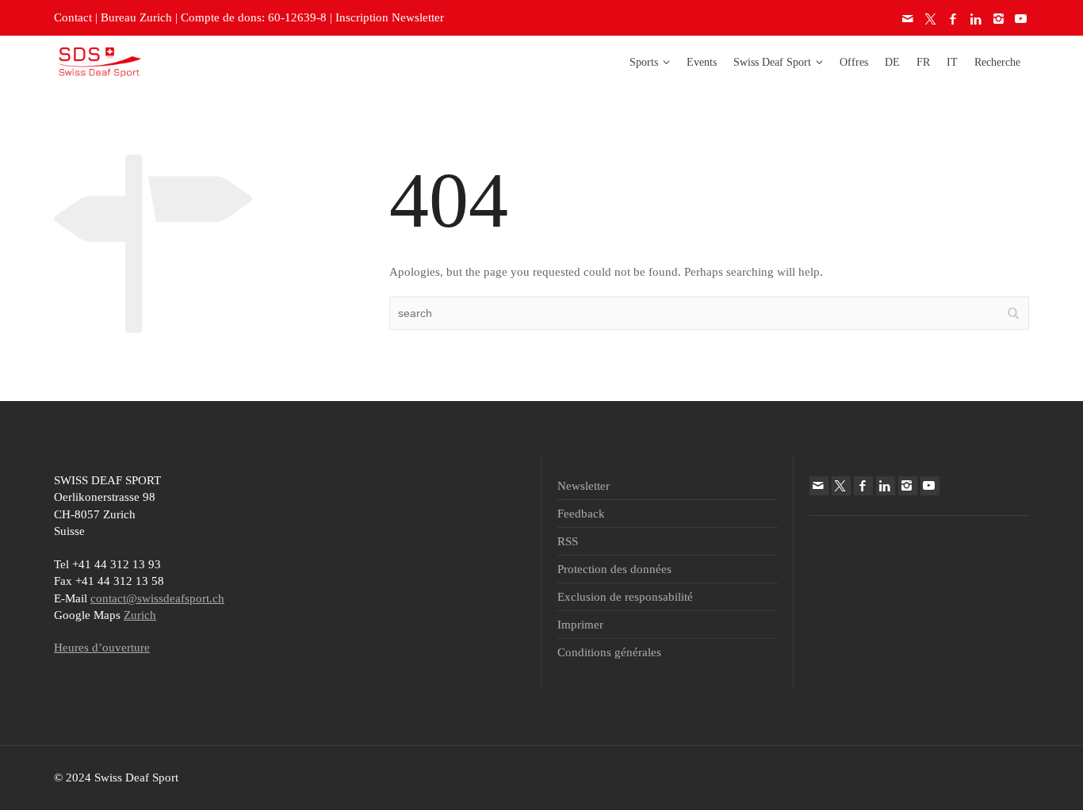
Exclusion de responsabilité (625, 596)
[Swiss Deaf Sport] (99, 61)
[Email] (909, 19)
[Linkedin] (977, 19)
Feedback (581, 513)
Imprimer (580, 624)
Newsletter (583, 486)
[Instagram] (999, 19)
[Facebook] (954, 19)
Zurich (140, 615)
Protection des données (614, 569)
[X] (931, 19)
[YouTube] (1022, 19)
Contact (73, 17)
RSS (567, 541)
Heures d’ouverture (102, 647)
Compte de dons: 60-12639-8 (254, 17)
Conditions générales (609, 652)
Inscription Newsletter (389, 17)
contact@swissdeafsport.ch (157, 598)
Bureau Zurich (136, 17)
